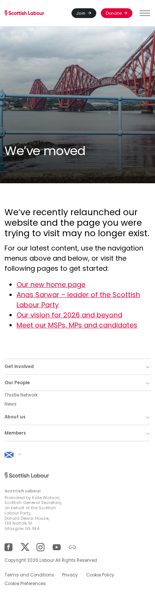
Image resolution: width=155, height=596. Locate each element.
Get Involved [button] (19, 367)
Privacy (70, 575)
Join (80, 13)
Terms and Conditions (29, 575)
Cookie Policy (100, 575)
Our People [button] (17, 383)
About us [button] (15, 417)
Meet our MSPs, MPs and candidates (77, 325)
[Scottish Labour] (24, 13)
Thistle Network (21, 395)
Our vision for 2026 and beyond (69, 315)
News (11, 404)
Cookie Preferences (25, 584)
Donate (114, 13)
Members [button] (15, 433)
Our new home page (51, 284)
